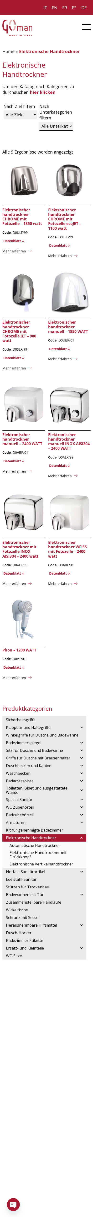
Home (8, 51)
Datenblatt (12, 241)
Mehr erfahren (14, 251)
